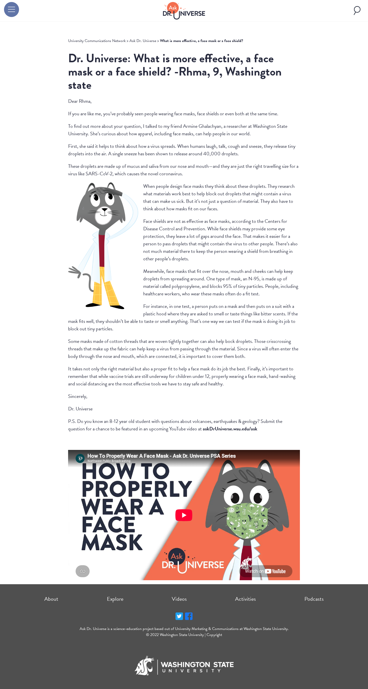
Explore (115, 599)
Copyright (214, 635)
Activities (245, 599)
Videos (179, 599)
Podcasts (314, 599)
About (51, 599)
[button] (11, 9)
